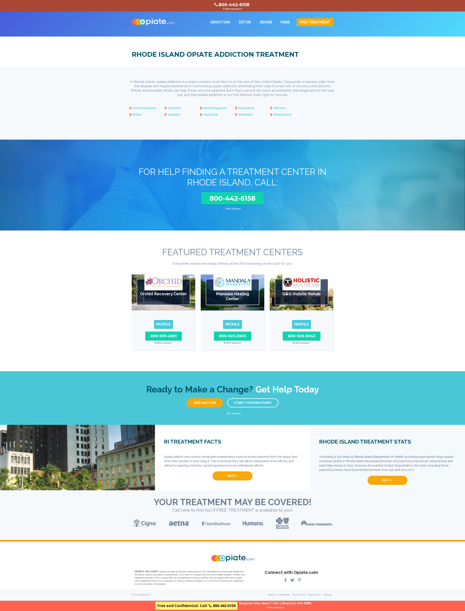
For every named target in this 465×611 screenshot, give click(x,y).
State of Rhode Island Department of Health (373, 456)
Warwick (279, 108)
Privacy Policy (314, 594)
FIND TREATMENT (315, 22)
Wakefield (245, 114)
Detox (245, 22)
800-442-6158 (232, 198)
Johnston (174, 108)
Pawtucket (211, 114)
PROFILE (163, 324)
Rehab (266, 22)
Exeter (137, 114)
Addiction (220, 22)
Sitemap (327, 594)
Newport (174, 114)
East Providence (144, 108)
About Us (272, 594)
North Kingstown (215, 108)
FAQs (285, 22)
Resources (284, 594)
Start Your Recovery (253, 402)
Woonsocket (282, 114)
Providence (246, 108)
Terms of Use (298, 594)
